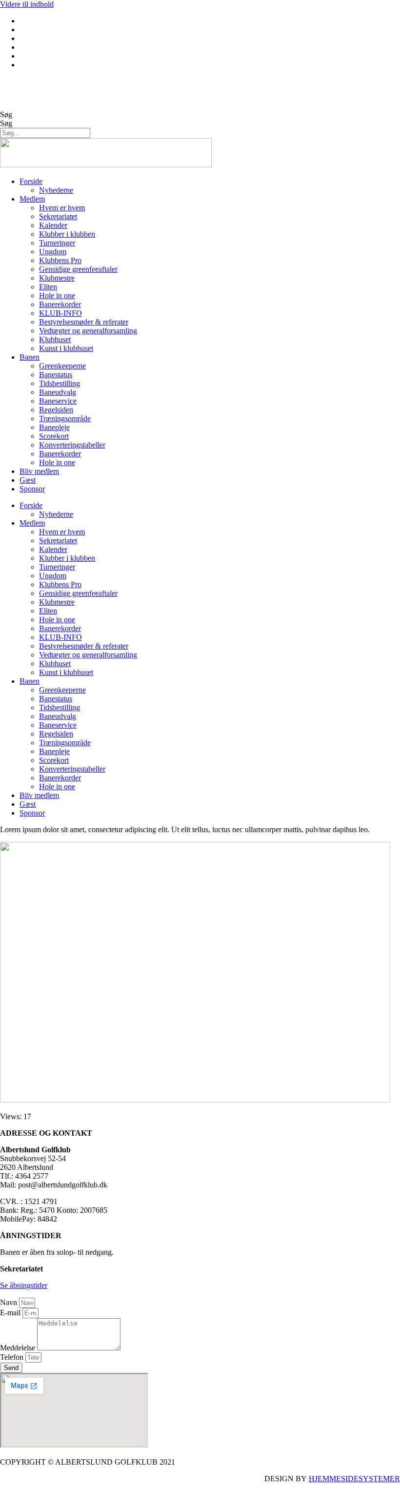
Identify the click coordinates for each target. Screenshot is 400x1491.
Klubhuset (55, 339)
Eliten (48, 287)
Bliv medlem (39, 471)
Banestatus (55, 374)
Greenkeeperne (62, 366)
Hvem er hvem (62, 208)
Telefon (12, 1357)
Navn (9, 1302)
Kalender (53, 225)
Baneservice (58, 401)
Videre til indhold (27, 4)
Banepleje (54, 427)
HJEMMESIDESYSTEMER (354, 1478)
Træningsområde (65, 418)
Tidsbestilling (59, 383)
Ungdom (52, 251)
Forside (31, 181)
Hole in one (57, 295)
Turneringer (57, 243)
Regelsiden (56, 410)
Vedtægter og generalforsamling (88, 331)
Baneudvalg (57, 392)
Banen (30, 357)
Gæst (28, 480)
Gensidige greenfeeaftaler (78, 269)
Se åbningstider (23, 1285)
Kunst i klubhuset (66, 348)
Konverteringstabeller (72, 445)
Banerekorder (60, 304)
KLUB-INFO (60, 313)
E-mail (11, 1312)
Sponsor (32, 489)
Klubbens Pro (60, 260)
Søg (6, 114)
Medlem (32, 199)
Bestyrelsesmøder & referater (83, 322)
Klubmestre (57, 278)
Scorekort (54, 436)
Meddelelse (18, 1348)
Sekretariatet (58, 216)
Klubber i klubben (67, 234)
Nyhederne (56, 190)
